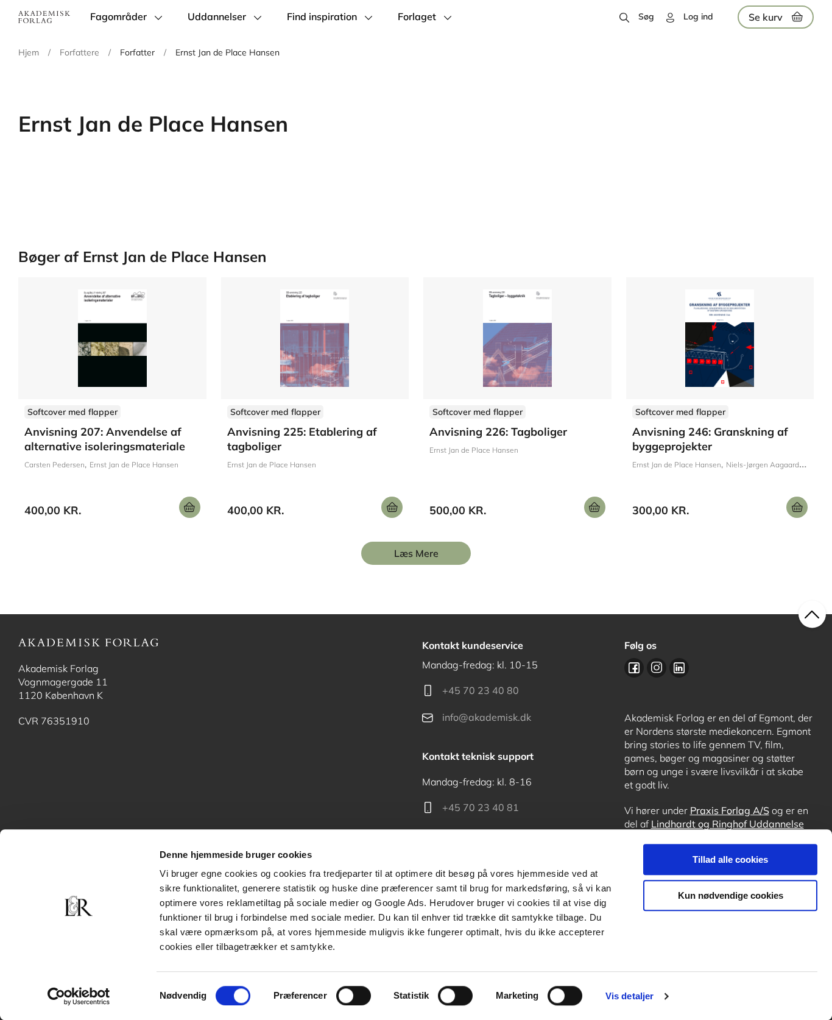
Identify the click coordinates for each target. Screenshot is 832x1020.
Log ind (698, 16)
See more (112, 402)
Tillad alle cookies (730, 859)
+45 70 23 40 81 (480, 807)
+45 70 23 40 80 (480, 690)
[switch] (353, 995)
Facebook (634, 668)
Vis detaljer (629, 996)
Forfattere (79, 52)
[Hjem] (44, 17)
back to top (812, 614)
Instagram (656, 668)
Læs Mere (416, 553)
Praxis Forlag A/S (729, 810)
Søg (646, 16)
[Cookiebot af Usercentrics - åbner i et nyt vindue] (79, 996)
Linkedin (679, 668)
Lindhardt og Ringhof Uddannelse (727, 824)
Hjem (28, 52)
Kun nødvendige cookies (730, 895)
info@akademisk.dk (486, 717)
